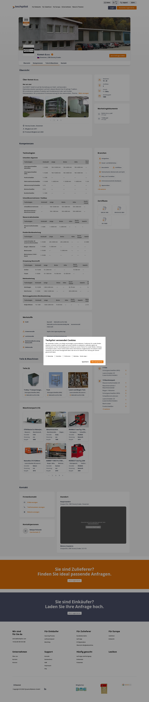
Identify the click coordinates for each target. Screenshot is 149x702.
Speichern (85, 362)
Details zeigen (83, 356)
